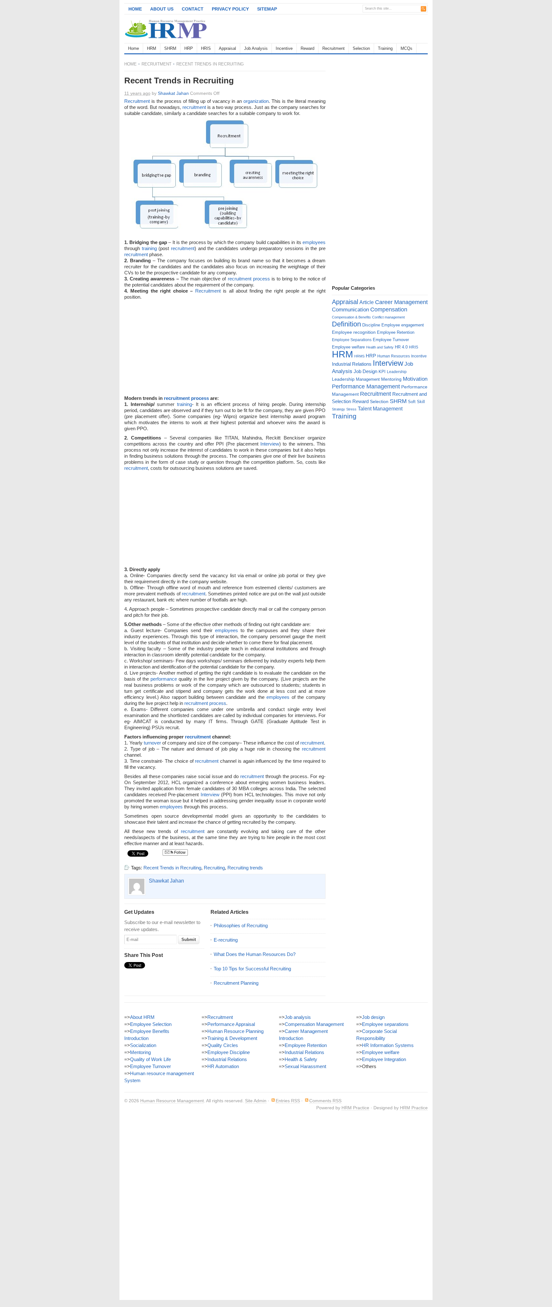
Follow (179, 852)
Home (135, 8)
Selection (361, 48)
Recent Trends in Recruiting (172, 867)
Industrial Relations (352, 364)
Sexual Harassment (305, 1066)
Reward (307, 48)
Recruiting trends (245, 867)
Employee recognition (354, 332)
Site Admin (255, 1100)
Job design (373, 1017)
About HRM (142, 1017)
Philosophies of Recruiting (241, 925)
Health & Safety (301, 1059)
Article (366, 302)
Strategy (338, 409)
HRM (151, 48)
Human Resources (393, 356)
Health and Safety (380, 347)
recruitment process (249, 278)
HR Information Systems (388, 1045)
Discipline (371, 325)
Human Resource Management (172, 1100)
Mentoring (391, 379)
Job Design (365, 371)
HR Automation (223, 1066)
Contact (192, 8)
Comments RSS (325, 1100)
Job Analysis (256, 48)
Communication (350, 310)
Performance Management (366, 386)
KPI (382, 371)
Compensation (388, 309)
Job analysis (298, 1017)
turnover (152, 742)
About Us (161, 8)
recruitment (194, 107)
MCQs (406, 48)
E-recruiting (226, 940)
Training (385, 48)
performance (163, 679)
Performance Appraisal (231, 1024)
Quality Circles (222, 1045)
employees (314, 242)
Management (368, 379)
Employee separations (385, 1024)
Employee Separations (352, 340)
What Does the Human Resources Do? (254, 954)
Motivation (415, 379)
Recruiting (214, 867)
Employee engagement (402, 325)
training (149, 248)
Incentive (284, 48)
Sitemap (267, 8)
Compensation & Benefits (351, 317)
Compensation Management (314, 1024)
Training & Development (232, 1038)
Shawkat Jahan (173, 93)
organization (256, 101)
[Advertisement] (353, 28)
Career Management (401, 302)
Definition (346, 324)
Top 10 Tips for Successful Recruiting (252, 968)
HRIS (206, 48)
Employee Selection (151, 1024)
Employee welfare (348, 347)
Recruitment (333, 48)
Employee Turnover (391, 339)
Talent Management (380, 408)
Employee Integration (384, 1059)
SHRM (170, 48)
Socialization (143, 1045)
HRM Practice (355, 1107)
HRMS (359, 356)
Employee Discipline (228, 1052)
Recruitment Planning (236, 983)
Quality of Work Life (150, 1059)
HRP (188, 48)
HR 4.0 (401, 347)
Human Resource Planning (235, 1031)
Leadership (397, 372)
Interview (269, 444)
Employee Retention (395, 332)
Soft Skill (416, 401)
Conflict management (388, 317)
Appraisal (227, 48)
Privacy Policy (230, 8)
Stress (351, 409)
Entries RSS (288, 1100)
